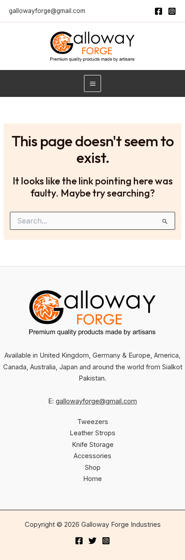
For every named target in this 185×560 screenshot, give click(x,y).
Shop (93, 468)
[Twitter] (92, 541)
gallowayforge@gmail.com (47, 10)
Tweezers (92, 422)
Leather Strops (92, 433)
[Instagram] (172, 11)
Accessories (92, 456)
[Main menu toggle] (92, 83)
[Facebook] (158, 11)
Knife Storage (93, 445)
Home (92, 479)
